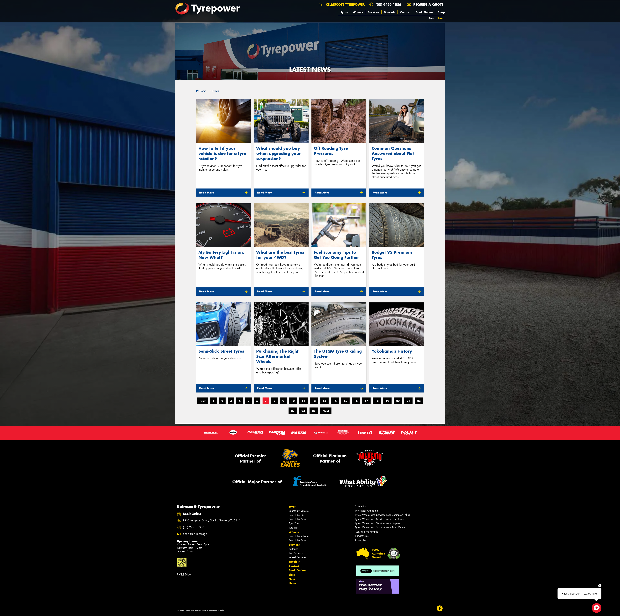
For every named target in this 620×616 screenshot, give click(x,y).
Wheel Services (297, 557)
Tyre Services (296, 553)
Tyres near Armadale (366, 510)
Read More (206, 192)
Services (373, 12)
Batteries (293, 549)
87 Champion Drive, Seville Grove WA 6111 (212, 520)
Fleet (431, 18)
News (440, 18)
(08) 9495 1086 (388, 4)
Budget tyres (361, 536)
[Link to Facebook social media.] (440, 608)
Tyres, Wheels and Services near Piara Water (380, 527)
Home (202, 91)
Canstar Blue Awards (366, 531)
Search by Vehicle (299, 511)
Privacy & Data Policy (196, 610)
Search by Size (297, 515)
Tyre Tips (293, 527)
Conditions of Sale (215, 610)
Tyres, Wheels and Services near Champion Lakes (382, 515)
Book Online (424, 12)
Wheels (358, 12)
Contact (405, 12)
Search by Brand (298, 519)
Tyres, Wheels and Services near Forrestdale (379, 519)
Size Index (361, 506)
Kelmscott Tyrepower (345, 4)
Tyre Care (294, 523)
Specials (389, 12)
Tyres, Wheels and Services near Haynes (377, 523)
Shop (441, 12)
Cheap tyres (361, 540)
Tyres (344, 12)
